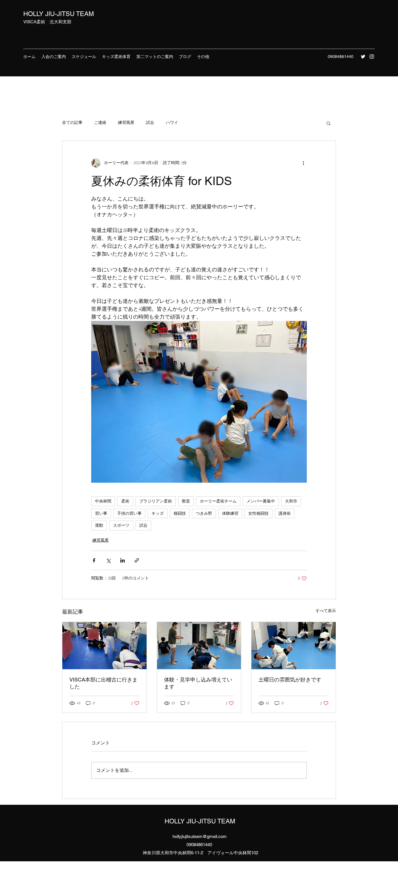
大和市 (291, 501)
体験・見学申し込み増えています (198, 683)
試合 (150, 122)
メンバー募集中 (260, 501)
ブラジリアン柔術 (155, 501)
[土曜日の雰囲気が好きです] (293, 645)
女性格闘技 (258, 513)
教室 (186, 501)
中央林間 (103, 501)
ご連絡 (100, 122)
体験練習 (230, 513)
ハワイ (172, 122)
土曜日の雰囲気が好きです (289, 680)
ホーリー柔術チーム (218, 501)
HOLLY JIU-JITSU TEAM (58, 13)
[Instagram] (372, 56)
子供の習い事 (129, 513)
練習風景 (126, 122)
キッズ (158, 513)
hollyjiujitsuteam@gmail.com (199, 836)
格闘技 (180, 513)
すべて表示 (326, 611)
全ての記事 (72, 122)
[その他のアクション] (303, 162)
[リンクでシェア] (137, 560)
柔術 (125, 501)
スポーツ (121, 525)
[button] (328, 123)
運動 (99, 525)
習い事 (101, 513)
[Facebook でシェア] (94, 560)
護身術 (285, 513)
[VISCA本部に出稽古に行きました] (104, 645)
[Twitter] (363, 56)
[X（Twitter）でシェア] (108, 560)
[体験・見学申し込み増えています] (199, 645)
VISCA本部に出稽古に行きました (103, 683)
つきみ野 (204, 513)
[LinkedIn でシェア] (122, 560)
